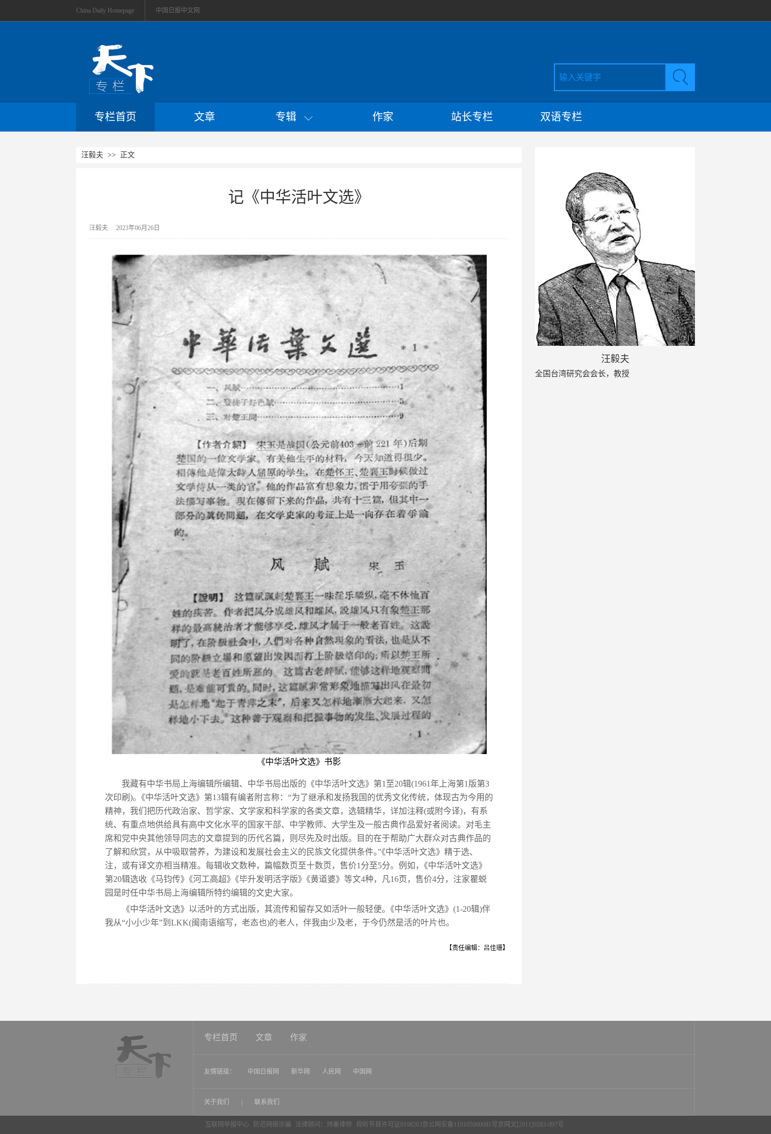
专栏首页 (115, 117)
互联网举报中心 (227, 1124)
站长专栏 (472, 117)
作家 (382, 117)
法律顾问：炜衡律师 (323, 1124)
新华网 (300, 1071)
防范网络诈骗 (273, 1124)
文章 (204, 117)
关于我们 (217, 1102)
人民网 (331, 1071)
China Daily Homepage (105, 10)
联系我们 (267, 1102)
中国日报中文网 (178, 10)
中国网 (362, 1071)
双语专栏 (561, 117)
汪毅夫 (92, 155)
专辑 (289, 117)
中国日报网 (263, 1071)
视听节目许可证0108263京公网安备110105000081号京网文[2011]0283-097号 (460, 1124)
